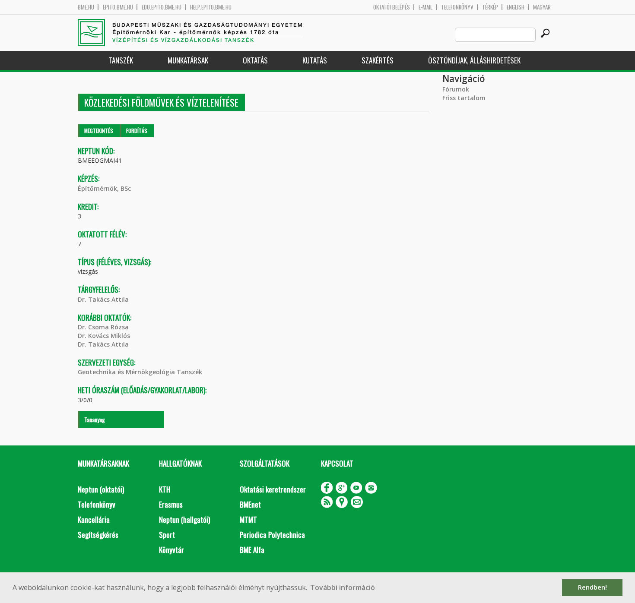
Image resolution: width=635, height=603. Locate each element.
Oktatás (255, 60)
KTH (164, 489)
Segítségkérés (98, 534)
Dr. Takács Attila (103, 299)
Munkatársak (188, 60)
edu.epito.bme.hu (161, 7)
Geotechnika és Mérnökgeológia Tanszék (140, 372)
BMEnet (250, 504)
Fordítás (136, 130)
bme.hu (86, 7)
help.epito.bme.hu (211, 7)
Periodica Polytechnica (272, 534)
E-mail (425, 7)
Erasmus (171, 504)
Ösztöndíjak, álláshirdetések (474, 60)
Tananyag (94, 419)
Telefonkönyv (457, 7)
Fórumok (455, 89)
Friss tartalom (464, 98)
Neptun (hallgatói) (184, 519)
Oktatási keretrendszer (273, 489)
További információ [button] (342, 587)
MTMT (248, 519)
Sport (167, 534)
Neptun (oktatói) (101, 489)
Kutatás (314, 60)
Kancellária (94, 519)
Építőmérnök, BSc (104, 188)
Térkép (490, 7)
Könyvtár (171, 549)
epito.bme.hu (118, 7)
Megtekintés (98, 130)
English (515, 7)
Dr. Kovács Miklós (104, 335)
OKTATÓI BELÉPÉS (391, 7)
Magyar (542, 7)
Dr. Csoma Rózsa (103, 327)
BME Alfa (252, 549)
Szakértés (378, 60)
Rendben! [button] (592, 587)
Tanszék (120, 60)
